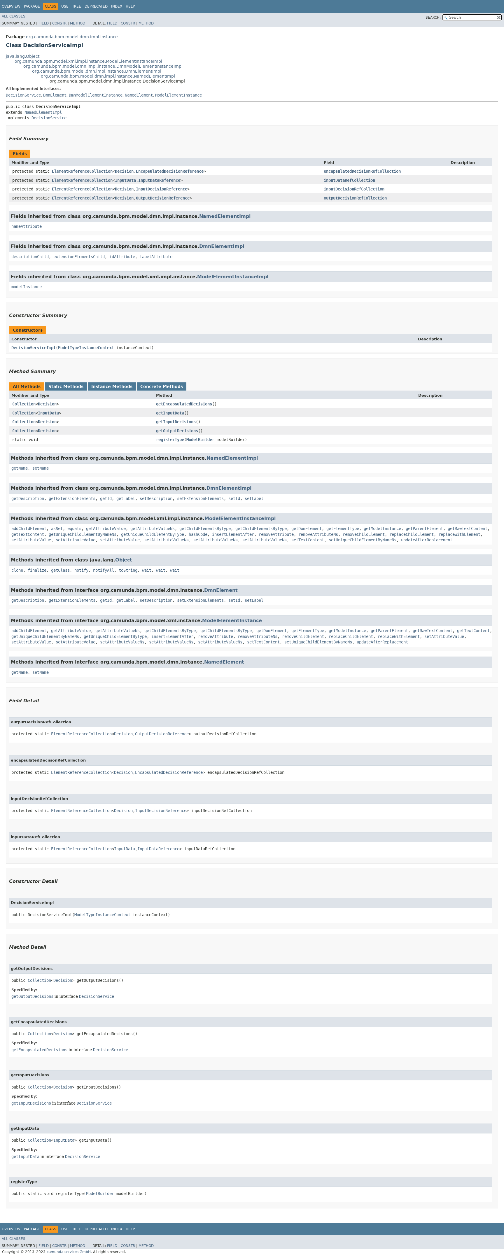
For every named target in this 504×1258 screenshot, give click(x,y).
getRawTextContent (467, 528)
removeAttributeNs (318, 534)
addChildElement (28, 528)
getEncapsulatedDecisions (184, 404)
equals (74, 528)
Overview (11, 6)
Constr (59, 23)
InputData (125, 180)
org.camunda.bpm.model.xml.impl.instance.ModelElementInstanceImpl (88, 61)
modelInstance (26, 286)
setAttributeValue (31, 540)
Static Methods (65, 386)
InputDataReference (159, 180)
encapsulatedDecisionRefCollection (362, 171)
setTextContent (307, 540)
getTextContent (27, 534)
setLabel (254, 498)
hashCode (198, 534)
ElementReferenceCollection (82, 171)
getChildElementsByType (205, 528)
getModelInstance (382, 528)
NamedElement (139, 95)
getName (19, 468)
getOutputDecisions (177, 430)
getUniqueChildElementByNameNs (82, 534)
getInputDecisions (176, 421)
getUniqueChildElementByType (152, 534)
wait (146, 570)
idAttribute (122, 256)
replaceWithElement (459, 534)
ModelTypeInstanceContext (86, 347)
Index (116, 6)
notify (81, 570)
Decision (124, 171)
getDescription (27, 498)
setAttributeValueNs (166, 540)
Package (32, 6)
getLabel (125, 498)
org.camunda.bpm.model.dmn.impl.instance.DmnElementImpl (96, 71)
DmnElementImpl (221, 246)
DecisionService (23, 95)
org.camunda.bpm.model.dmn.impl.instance (72, 36)
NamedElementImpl (43, 112)
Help (130, 6)
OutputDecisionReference (163, 198)
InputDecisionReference (161, 189)
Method (77, 23)
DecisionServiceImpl (33, 347)
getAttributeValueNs (152, 528)
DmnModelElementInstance (96, 95)
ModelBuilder (200, 439)
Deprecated (96, 6)
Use (65, 6)
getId (106, 498)
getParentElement (424, 528)
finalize (37, 570)
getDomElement (306, 528)
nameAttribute (26, 226)
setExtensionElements (200, 498)
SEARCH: (433, 17)
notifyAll (103, 570)
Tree (76, 6)
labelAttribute (156, 256)
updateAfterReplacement (426, 540)
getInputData (170, 413)
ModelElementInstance (178, 95)
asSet (57, 528)
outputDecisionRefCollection (355, 198)
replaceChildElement (411, 534)
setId (234, 498)
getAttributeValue (106, 528)
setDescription (156, 498)
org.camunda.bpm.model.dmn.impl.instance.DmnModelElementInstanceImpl (103, 66)
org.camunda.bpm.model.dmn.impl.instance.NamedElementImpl (108, 76)
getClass (60, 570)
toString (128, 570)
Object (123, 560)
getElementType (342, 528)
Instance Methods (111, 386)
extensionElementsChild (79, 256)
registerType (170, 439)
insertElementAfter (233, 534)
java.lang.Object (22, 56)
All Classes (13, 16)
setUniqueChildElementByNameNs (362, 540)
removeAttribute (276, 534)
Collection (24, 404)
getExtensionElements (72, 498)
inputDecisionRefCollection (354, 189)
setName (40, 468)
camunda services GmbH (69, 1252)
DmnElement (54, 95)
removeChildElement (364, 534)
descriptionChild (30, 256)
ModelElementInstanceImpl (232, 276)
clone (17, 570)
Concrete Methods (161, 386)
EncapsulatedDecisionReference (170, 171)
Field (43, 23)
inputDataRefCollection (349, 180)
